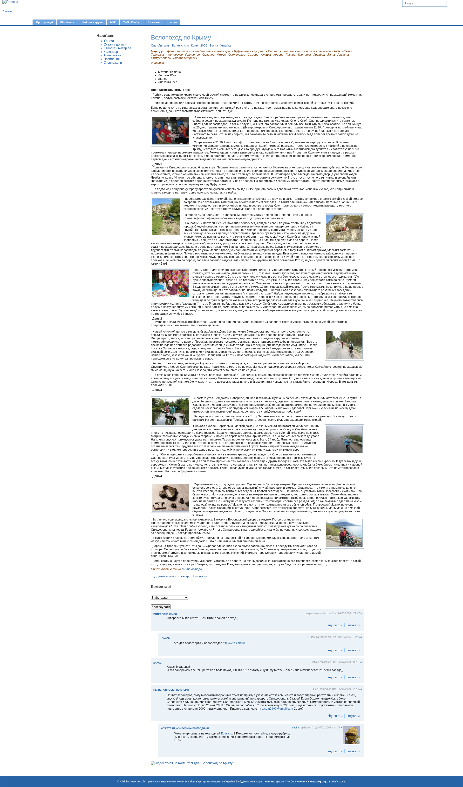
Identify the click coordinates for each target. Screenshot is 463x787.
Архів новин (112, 55)
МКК (113, 22)
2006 (203, 45)
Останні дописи (115, 44)
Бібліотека (67, 22)
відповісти (334, 625)
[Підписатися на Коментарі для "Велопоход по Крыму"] (192, 763)
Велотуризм (180, 45)
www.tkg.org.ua (320, 781)
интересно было (165, 614)
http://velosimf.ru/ (234, 643)
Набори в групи (92, 22)
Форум (172, 22)
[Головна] (10, 2)
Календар (111, 51)
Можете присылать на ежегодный (185, 728)
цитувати (353, 625)
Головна (7, 11)
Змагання (154, 22)
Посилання (112, 59)
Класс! (157, 662)
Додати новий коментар (171, 576)
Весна (214, 45)
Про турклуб (44, 22)
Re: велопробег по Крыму (171, 689)
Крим (194, 45)
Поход (165, 637)
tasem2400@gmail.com (277, 708)
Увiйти (109, 41)
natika (295, 727)
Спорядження (113, 62)
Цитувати (200, 576)
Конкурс (226, 733)
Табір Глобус (131, 22)
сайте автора (192, 569)
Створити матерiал (117, 48)
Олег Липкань (160, 45)
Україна (225, 45)
